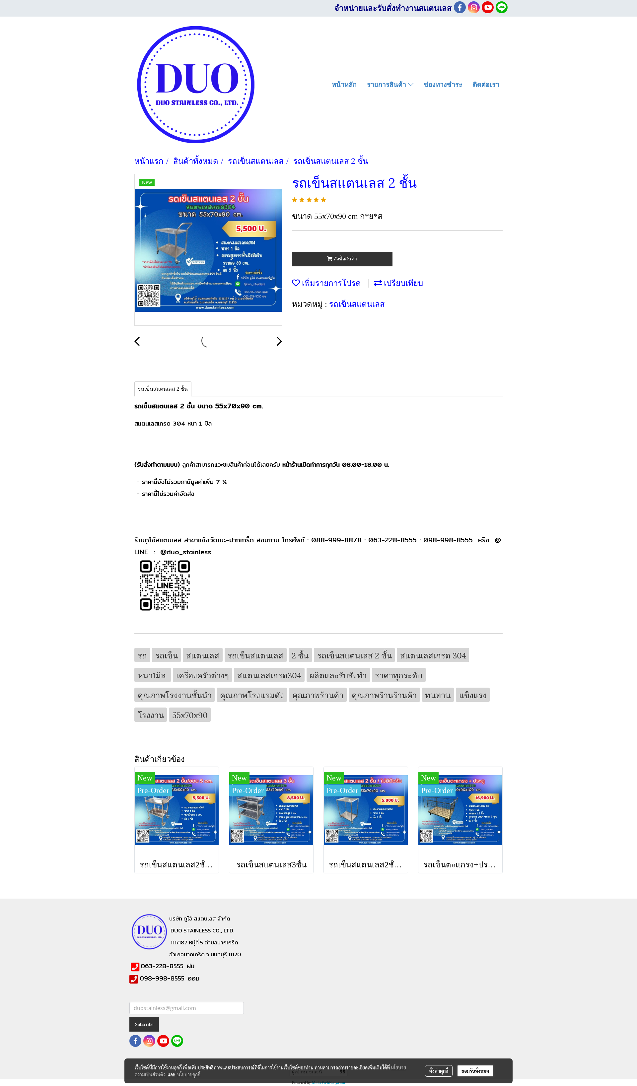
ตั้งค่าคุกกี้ (438, 1071)
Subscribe (144, 1024)
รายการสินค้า (387, 84)
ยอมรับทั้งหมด (475, 1071)
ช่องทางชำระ (443, 84)
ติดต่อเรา (486, 84)
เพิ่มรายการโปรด (330, 282)
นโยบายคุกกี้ (188, 1074)
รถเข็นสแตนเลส (357, 303)
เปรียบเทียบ (402, 282)
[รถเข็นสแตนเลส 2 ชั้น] (208, 250)
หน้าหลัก (344, 84)
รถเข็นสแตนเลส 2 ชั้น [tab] (163, 389)
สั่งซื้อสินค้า (344, 258)
